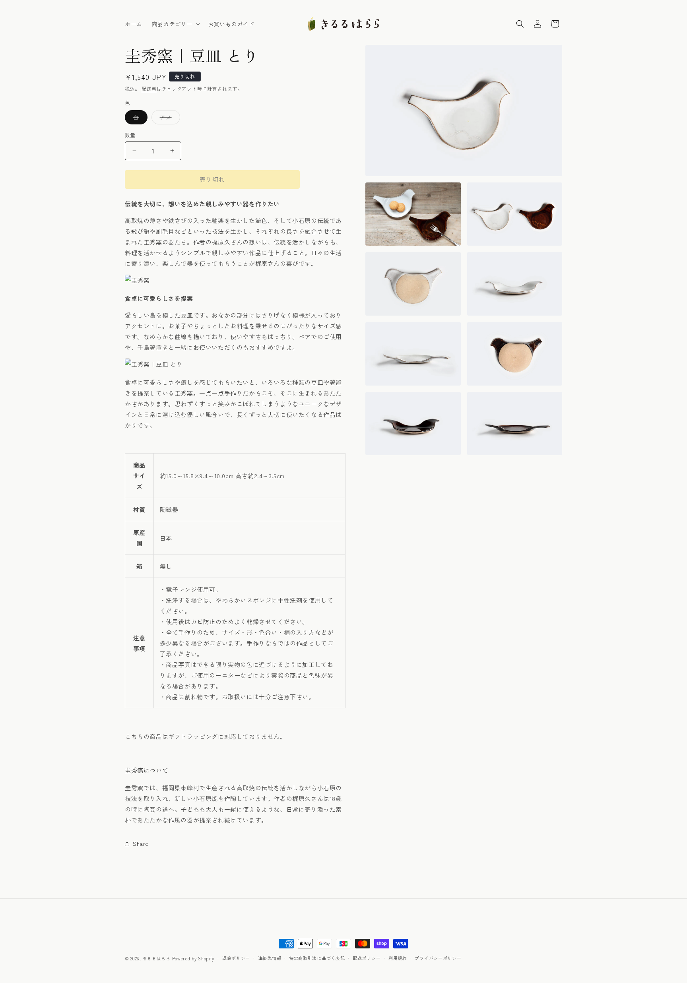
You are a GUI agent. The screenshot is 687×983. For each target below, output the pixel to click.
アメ (168, 118)
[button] (175, 24)
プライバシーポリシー (438, 958)
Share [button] (141, 843)
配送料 (149, 88)
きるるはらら (157, 958)
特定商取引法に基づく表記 (317, 958)
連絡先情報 (269, 958)
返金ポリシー (236, 958)
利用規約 (397, 958)
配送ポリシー (366, 958)
